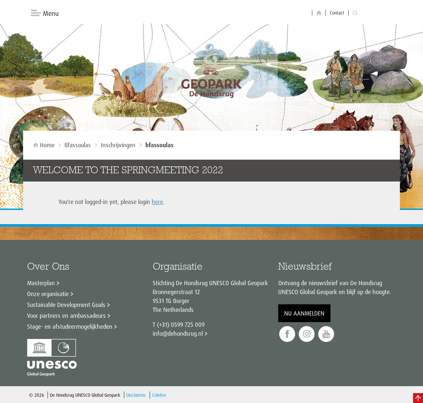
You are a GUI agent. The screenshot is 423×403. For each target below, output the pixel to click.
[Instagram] (307, 334)
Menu (50, 13)
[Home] (319, 13)
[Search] (355, 13)
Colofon (159, 395)
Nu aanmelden (304, 313)
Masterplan (41, 282)
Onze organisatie (48, 293)
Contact (337, 13)
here (157, 201)
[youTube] (326, 334)
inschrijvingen (118, 145)
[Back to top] (418, 398)
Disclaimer (136, 395)
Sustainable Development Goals (66, 304)
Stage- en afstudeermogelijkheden (69, 326)
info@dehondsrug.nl (178, 333)
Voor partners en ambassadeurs (66, 315)
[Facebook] (287, 334)
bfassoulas (77, 145)
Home (47, 145)
